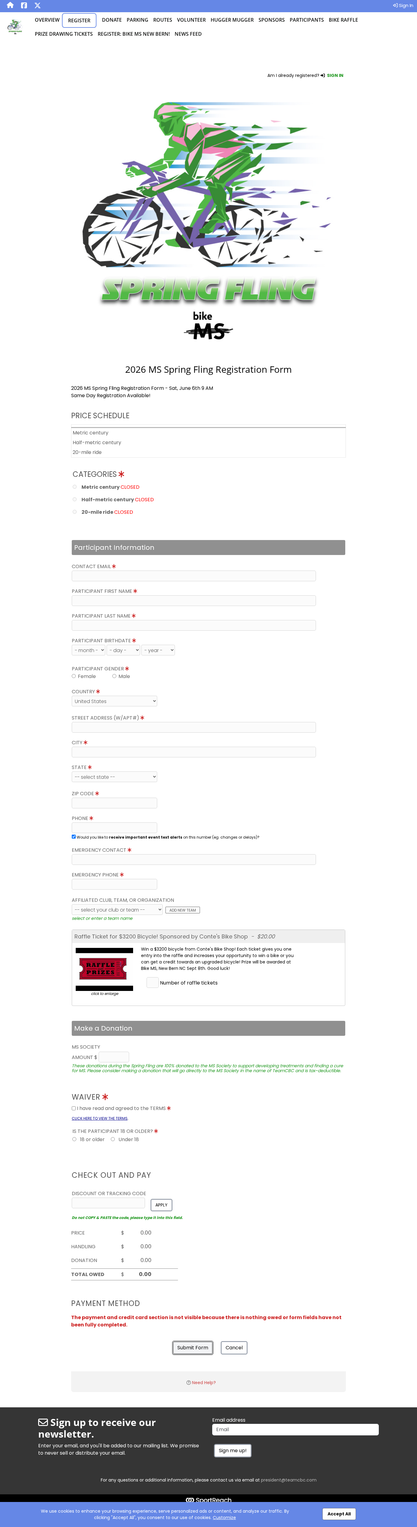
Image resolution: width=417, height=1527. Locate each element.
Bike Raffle (343, 19)
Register (79, 20)
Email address (228, 1420)
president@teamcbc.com (289, 1480)
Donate (112, 19)
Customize (224, 1517)
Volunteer (191, 19)
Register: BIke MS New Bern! (134, 34)
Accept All (339, 1514)
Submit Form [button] (192, 1347)
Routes (162, 19)
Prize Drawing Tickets (64, 34)
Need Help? (204, 1383)
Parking (137, 19)
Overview (47, 19)
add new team (182, 910)
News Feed (188, 34)
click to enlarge (104, 993)
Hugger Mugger (232, 19)
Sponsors (272, 19)
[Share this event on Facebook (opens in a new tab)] (24, 6)
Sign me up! (233, 1450)
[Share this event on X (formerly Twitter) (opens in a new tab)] (37, 6)
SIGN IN (335, 75)
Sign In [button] (405, 5)
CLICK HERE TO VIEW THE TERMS (100, 1118)
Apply (161, 1205)
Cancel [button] (234, 1347)
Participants (307, 19)
